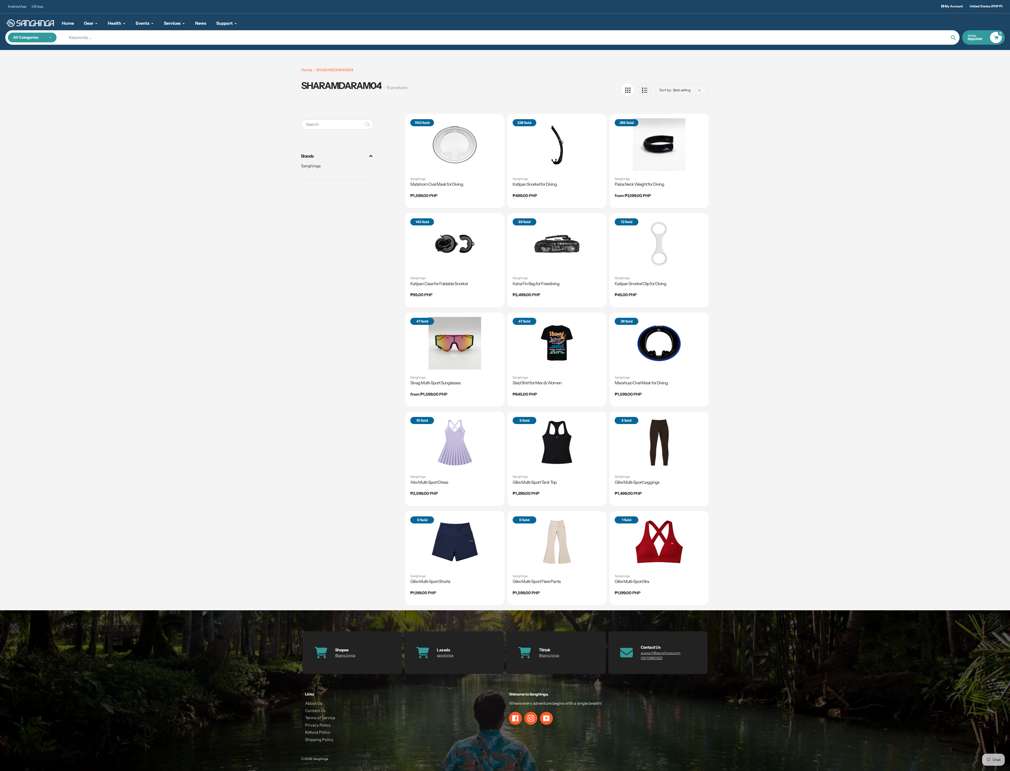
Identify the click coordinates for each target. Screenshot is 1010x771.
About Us (313, 703)
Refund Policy (317, 732)
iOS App (37, 6)
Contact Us (315, 710)
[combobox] (337, 124)
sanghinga (445, 655)
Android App (17, 6)
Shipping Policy (319, 739)
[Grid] (627, 90)
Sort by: (665, 90)
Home (306, 69)
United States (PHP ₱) (986, 6)
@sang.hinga (345, 655)
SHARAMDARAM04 (334, 69)
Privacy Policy (318, 725)
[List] (644, 90)
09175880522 (651, 658)
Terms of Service (320, 717)
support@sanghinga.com (660, 653)
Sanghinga (311, 165)
